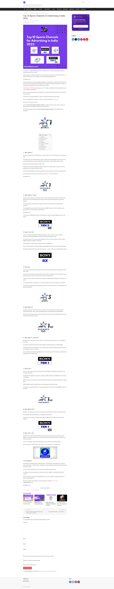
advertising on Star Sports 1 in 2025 (44, 173)
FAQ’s (53, 9)
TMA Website (65, 9)
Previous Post (34, 511)
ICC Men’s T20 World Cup (30, 88)
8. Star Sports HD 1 (43, 146)
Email (24, 543)
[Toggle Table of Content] (49, 135)
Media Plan (28, 9)
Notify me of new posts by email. (29, 564)
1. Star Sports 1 (42, 136)
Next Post (56, 510)
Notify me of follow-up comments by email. (31, 560)
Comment (25, 522)
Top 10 (27, 13)
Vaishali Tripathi (32, 20)
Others (40, 9)
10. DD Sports (42, 149)
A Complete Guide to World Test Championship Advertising (62, 504)
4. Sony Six (42, 140)
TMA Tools (59, 9)
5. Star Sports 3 (42, 142)
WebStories (71, 9)
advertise (54, 99)
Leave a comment (35, 490)
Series (35, 9)
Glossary (77, 9)
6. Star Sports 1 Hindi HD (44, 143)
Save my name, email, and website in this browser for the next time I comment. (38, 556)
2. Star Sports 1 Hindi (43, 138)
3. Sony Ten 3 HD (43, 139)
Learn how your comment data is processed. (47, 571)
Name (24, 538)
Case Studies (47, 9)
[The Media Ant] (24, 9)
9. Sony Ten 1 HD (43, 147)
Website (24, 549)
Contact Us (83, 9)
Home (24, 13)
